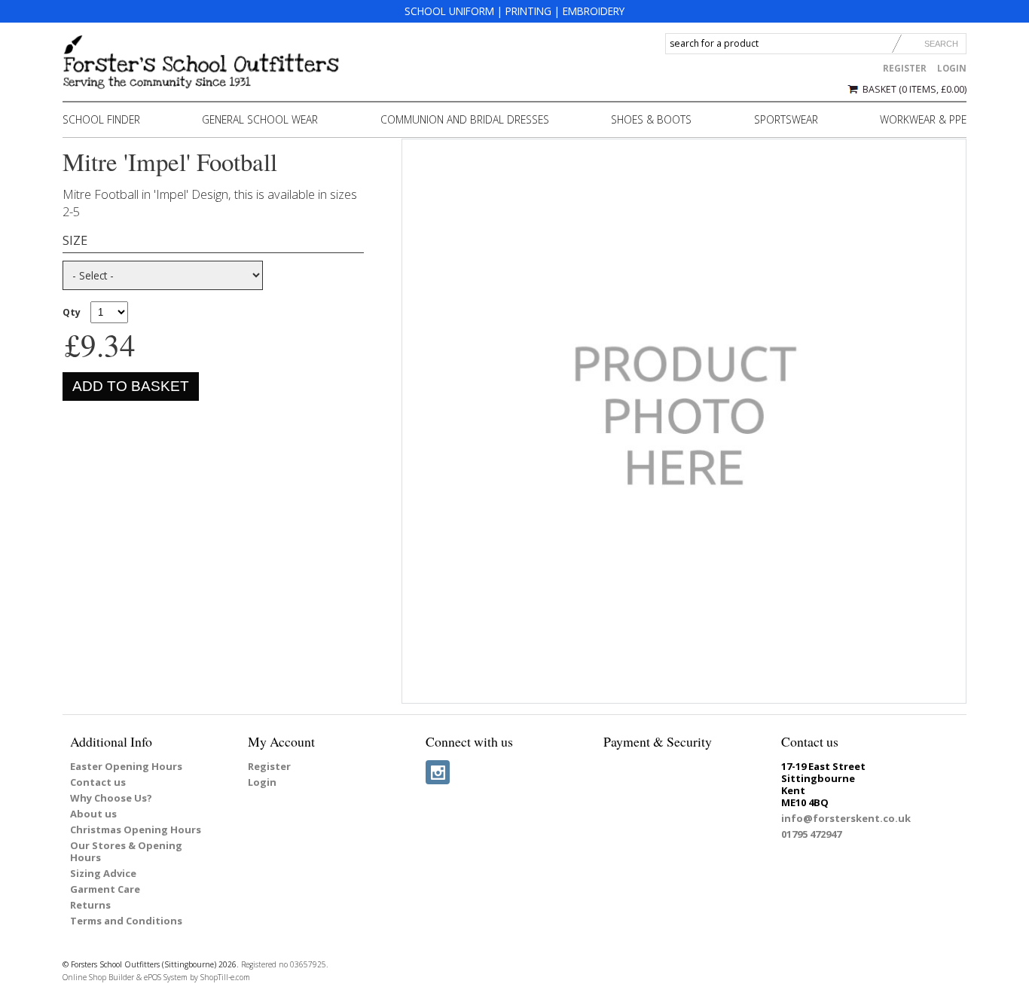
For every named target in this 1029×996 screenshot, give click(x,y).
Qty (72, 312)
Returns (90, 905)
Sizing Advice (103, 873)
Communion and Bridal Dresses (464, 119)
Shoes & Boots (651, 119)
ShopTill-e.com (225, 977)
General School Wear (260, 119)
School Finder (101, 119)
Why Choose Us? (111, 798)
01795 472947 (811, 834)
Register (905, 68)
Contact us (98, 782)
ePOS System (166, 977)
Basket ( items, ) (914, 89)
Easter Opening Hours (126, 766)
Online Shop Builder (98, 977)
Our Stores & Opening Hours (126, 851)
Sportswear (786, 119)
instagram (438, 772)
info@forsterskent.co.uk (846, 818)
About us (93, 813)
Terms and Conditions (126, 920)
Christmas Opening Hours (135, 829)
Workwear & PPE (923, 119)
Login (951, 68)
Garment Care (105, 889)
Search (941, 43)
